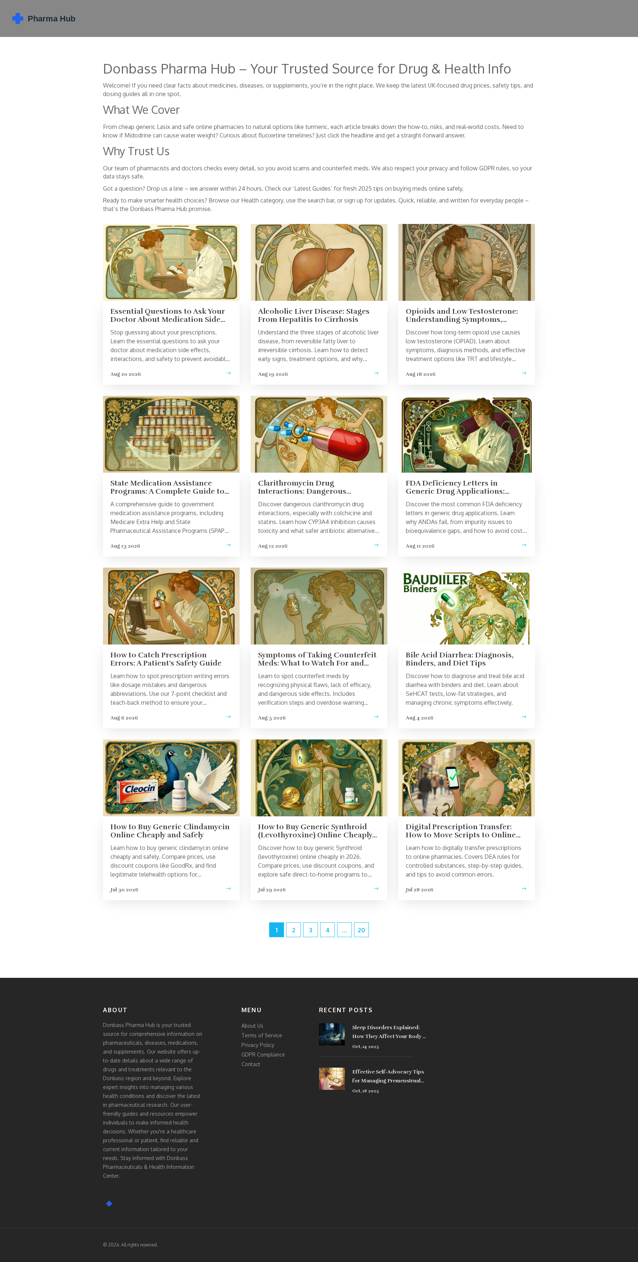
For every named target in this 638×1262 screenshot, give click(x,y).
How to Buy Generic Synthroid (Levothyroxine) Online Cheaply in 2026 (315, 831)
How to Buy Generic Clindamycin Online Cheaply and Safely (170, 831)
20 (361, 930)
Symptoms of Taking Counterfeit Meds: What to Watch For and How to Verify (317, 659)
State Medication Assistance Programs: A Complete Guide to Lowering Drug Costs (167, 487)
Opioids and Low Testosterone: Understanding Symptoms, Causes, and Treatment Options (462, 315)
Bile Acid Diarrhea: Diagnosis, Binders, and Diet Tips (460, 659)
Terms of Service (261, 1035)
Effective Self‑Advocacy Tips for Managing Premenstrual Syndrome (388, 1077)
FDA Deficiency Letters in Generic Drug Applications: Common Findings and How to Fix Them (461, 487)
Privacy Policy (257, 1045)
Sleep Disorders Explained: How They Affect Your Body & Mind (389, 1032)
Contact (250, 1064)
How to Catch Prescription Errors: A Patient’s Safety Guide (166, 659)
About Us (252, 1026)
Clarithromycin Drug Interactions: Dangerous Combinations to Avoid (302, 487)
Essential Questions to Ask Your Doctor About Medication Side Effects (167, 315)
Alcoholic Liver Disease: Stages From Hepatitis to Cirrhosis (314, 315)
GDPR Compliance (263, 1054)
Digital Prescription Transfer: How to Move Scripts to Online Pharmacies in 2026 (461, 831)
